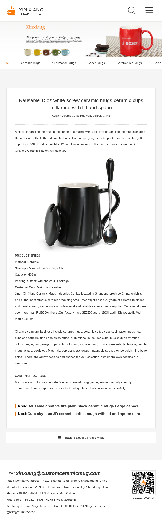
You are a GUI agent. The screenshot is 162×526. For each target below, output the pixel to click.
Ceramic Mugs (30, 63)
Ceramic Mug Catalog (62, 493)
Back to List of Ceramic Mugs (84, 437)
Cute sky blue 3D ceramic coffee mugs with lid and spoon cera (83, 414)
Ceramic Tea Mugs (129, 63)
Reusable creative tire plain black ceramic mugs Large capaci (82, 406)
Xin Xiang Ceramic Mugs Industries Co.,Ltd (35, 506)
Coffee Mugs (96, 63)
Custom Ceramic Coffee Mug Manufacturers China (81, 115)
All (7, 63)
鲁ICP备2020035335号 (21, 512)
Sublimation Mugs (64, 63)
